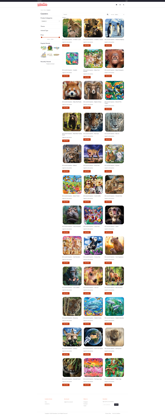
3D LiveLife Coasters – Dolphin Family (92, 318)
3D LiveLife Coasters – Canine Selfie (92, 196)
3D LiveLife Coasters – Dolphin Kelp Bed (114, 318)
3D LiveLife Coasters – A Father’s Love (71, 39)
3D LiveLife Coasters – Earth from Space (93, 348)
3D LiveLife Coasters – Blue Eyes (91, 133)
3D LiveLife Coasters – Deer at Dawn (113, 287)
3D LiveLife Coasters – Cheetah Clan (113, 196)
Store (45, 10)
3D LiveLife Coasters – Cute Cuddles (71, 287)
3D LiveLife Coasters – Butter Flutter (71, 196)
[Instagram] (120, 5)
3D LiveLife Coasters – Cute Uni (90, 287)
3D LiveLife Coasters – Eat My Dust (113, 348)
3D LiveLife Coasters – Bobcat (69, 165)
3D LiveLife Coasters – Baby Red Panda (71, 101)
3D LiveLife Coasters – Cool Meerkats (71, 257)
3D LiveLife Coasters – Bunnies (112, 165)
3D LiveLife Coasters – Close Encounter (71, 226)
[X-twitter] (123, 5)
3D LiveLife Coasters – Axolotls (69, 70)
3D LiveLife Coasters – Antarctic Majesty (114, 39)
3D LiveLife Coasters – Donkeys (69, 348)
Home (42, 10)
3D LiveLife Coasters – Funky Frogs (113, 379)
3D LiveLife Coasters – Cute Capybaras (114, 257)
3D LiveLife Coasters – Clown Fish (91, 226)
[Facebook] (116, 5)
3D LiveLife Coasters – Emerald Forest (71, 379)
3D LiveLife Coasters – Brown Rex (91, 165)
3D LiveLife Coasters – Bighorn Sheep (92, 101)
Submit (116, 404)
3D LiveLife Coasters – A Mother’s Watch (93, 39)
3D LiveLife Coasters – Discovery (70, 318)
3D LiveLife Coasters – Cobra (111, 226)
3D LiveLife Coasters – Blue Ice (112, 133)
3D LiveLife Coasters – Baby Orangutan (114, 70)
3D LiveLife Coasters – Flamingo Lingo (92, 379)
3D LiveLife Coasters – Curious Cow (91, 257)
